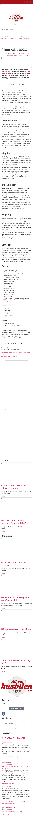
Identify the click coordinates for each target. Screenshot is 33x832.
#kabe (13, 807)
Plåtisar (20, 55)
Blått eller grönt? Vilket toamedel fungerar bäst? (13, 522)
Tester (5, 460)
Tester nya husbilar (24, 53)
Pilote (26, 55)
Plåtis (15, 55)
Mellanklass (10, 55)
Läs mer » (3, 496)
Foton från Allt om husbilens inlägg (12, 811)
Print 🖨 (30, 67)
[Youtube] (28, 2)
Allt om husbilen (13, 738)
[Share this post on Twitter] (2, 785)
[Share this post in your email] (4, 785)
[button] (16, 25)
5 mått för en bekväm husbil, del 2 (15, 661)
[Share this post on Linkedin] (3, 785)
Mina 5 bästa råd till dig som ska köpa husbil (15, 599)
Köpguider (7, 536)
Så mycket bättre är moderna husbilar (15, 564)
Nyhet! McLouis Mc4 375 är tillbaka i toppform (15, 486)
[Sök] (2, 32)
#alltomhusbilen (6, 762)
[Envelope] (31, 2)
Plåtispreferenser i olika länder (16, 629)
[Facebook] (25, 2)
